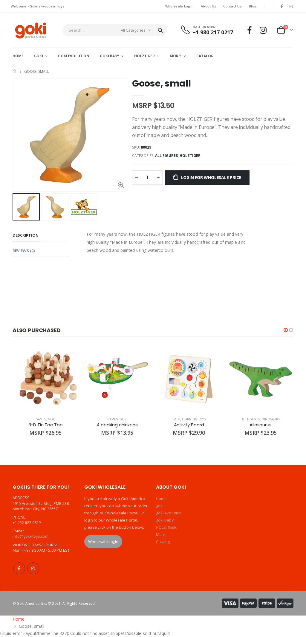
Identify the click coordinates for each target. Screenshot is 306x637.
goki (52, 419)
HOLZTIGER (190, 155)
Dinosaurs (271, 419)
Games (41, 419)
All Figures (166, 155)
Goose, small (161, 83)
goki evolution (169, 513)
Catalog (163, 541)
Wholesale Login (179, 6)
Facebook (19, 568)
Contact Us (232, 6)
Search (160, 30)
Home (15, 71)
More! (161, 534)
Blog (253, 6)
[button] (285, 330)
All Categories (133, 30)
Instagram (33, 568)
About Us (208, 6)
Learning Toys (194, 419)
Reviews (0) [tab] (24, 250)
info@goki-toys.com (30, 536)
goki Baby (165, 520)
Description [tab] (26, 235)
